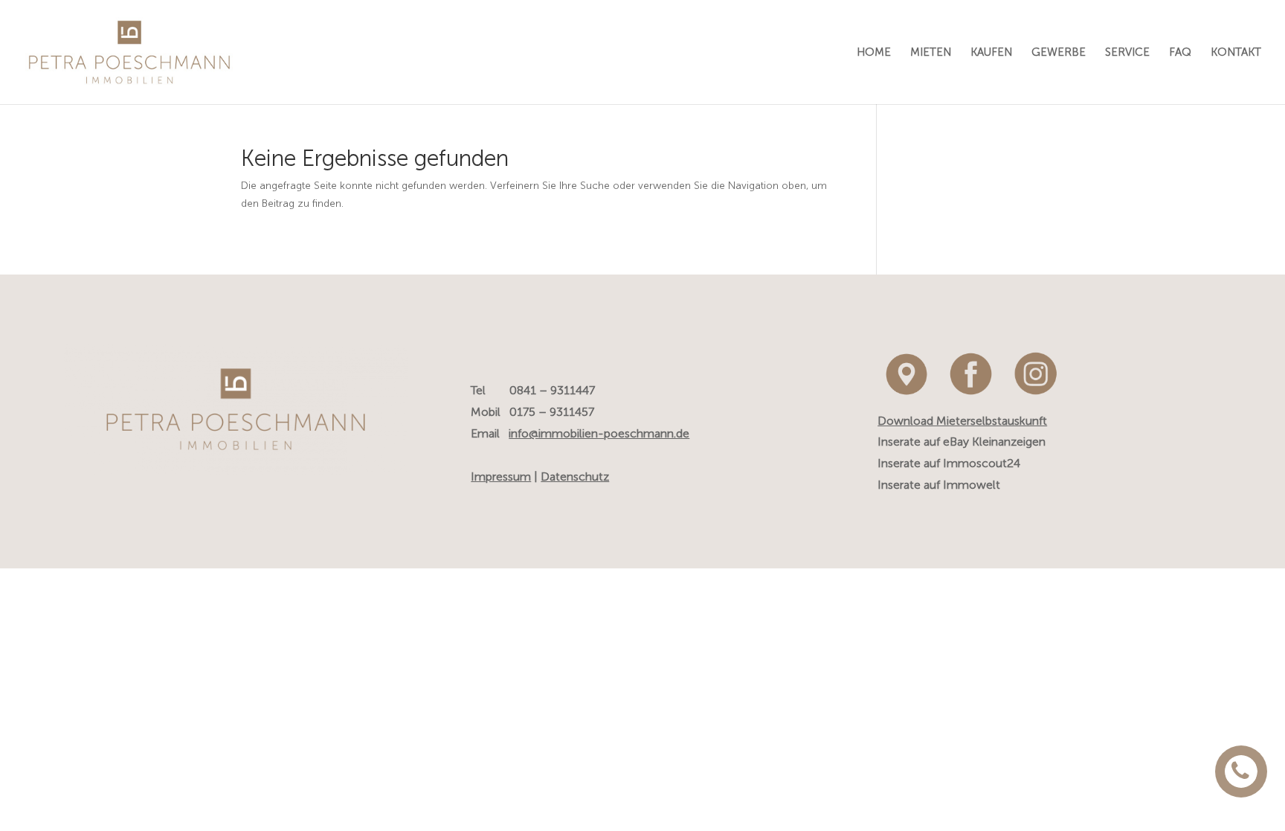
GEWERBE (1058, 53)
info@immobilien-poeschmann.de (599, 433)
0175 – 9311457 (551, 412)
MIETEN (930, 53)
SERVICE (1127, 53)
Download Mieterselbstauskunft (962, 421)
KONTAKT (1236, 53)
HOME (874, 53)
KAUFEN (991, 53)
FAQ (1180, 53)
